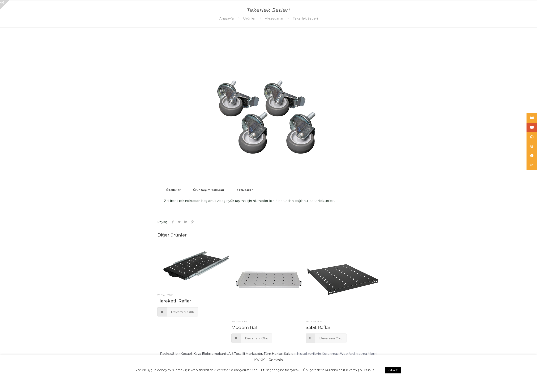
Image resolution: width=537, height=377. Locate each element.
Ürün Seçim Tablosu (208, 190)
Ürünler (249, 18)
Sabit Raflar (318, 327)
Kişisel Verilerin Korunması (318, 354)
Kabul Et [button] (393, 370)
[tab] (173, 190)
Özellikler (173, 190)
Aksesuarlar (274, 18)
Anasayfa (226, 18)
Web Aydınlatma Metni (358, 354)
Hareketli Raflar (174, 300)
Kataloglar (244, 190)
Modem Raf (244, 327)
